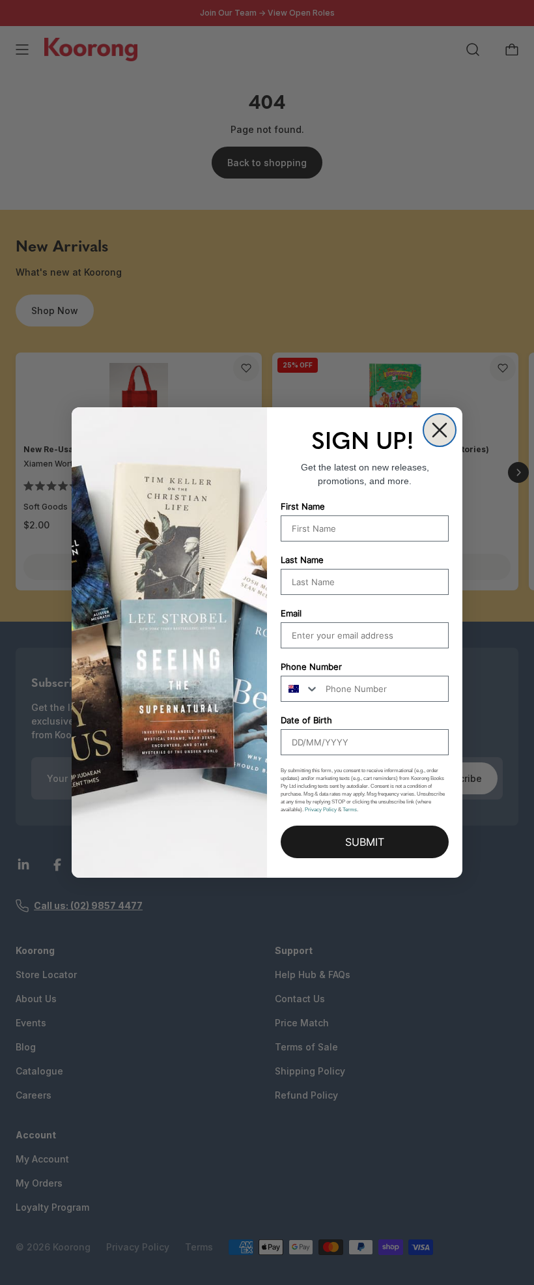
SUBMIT (364, 841)
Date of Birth (306, 720)
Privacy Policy (321, 810)
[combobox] (300, 688)
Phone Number (311, 666)
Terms (350, 810)
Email (291, 613)
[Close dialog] (439, 430)
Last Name (302, 560)
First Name (303, 506)
